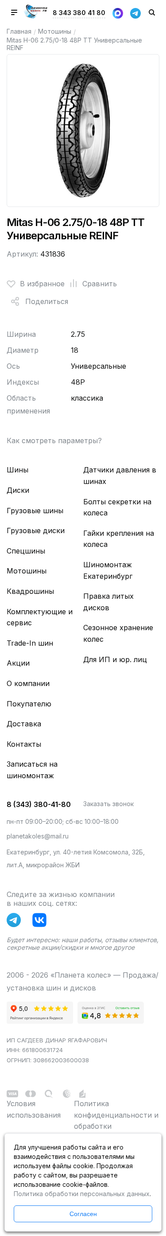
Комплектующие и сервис (40, 617)
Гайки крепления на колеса (118, 539)
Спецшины (26, 550)
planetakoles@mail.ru (38, 836)
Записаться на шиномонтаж (32, 770)
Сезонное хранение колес (118, 633)
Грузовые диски (36, 530)
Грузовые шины (35, 510)
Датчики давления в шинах (119, 475)
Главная (19, 31)
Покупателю (29, 703)
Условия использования (34, 1109)
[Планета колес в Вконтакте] (41, 921)
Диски (18, 490)
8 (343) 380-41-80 (39, 804)
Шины (17, 469)
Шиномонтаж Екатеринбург (107, 570)
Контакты (24, 744)
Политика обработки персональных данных (82, 1193)
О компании (28, 683)
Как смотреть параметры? (54, 440)
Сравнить (99, 283)
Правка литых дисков (108, 602)
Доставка (24, 723)
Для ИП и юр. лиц (115, 659)
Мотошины (54, 31)
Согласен (83, 1213)
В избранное (42, 283)
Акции (18, 663)
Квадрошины (30, 591)
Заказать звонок (108, 803)
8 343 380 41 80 (79, 12)
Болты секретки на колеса (117, 507)
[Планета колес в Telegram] (16, 921)
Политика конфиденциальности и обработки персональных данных (116, 1120)
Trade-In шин (30, 643)
